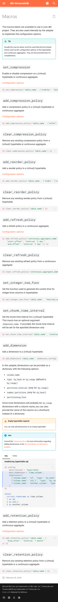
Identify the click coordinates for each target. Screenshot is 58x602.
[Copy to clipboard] (55, 89)
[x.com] (14, 597)
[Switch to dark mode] (47, 3)
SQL (6, 456)
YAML (14, 456)
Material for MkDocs (19, 592)
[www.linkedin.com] (9, 597)
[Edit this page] (54, 16)
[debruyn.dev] (19, 597)
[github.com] (4, 597)
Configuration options (13, 83)
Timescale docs (20, 441)
